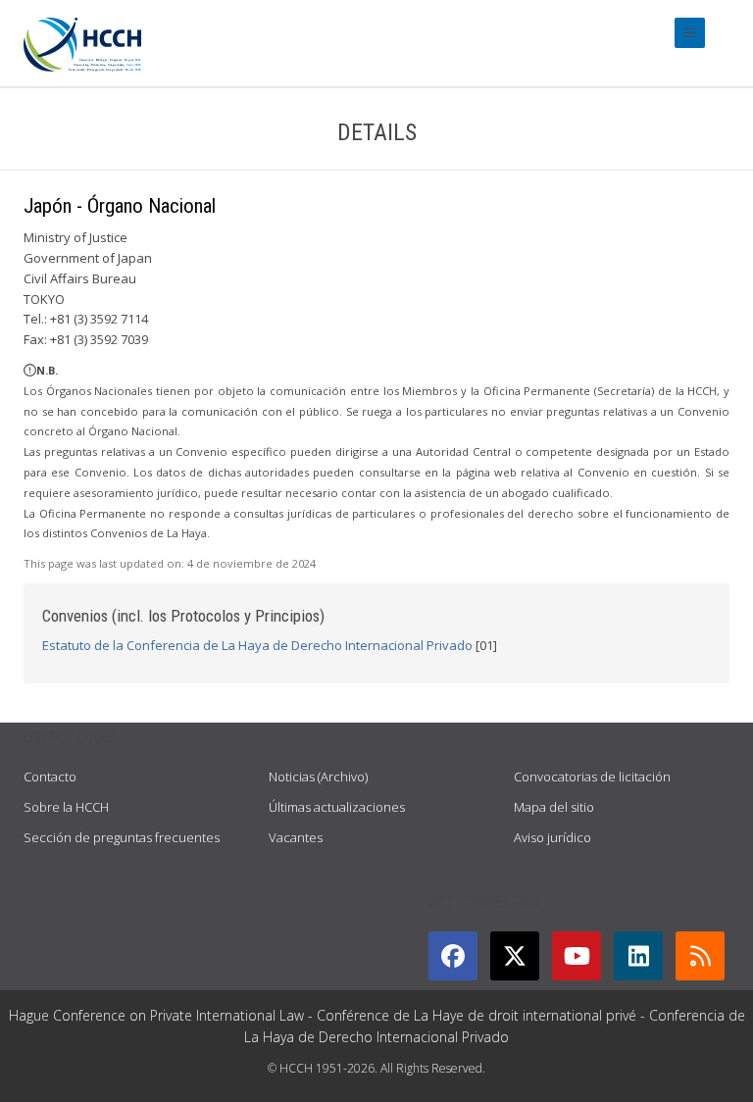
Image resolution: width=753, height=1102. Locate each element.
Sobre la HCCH (66, 807)
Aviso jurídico (552, 837)
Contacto (50, 776)
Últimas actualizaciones (337, 807)
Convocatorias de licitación (592, 776)
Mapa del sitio (554, 807)
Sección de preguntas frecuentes (122, 837)
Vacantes (296, 837)
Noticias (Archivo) (318, 776)
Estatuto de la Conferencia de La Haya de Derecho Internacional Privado (257, 645)
